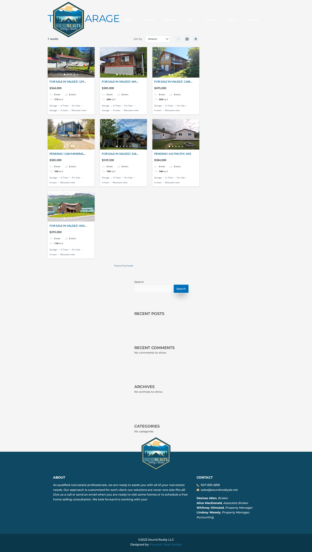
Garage (53, 105)
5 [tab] (77, 74)
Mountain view (79, 110)
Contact (253, 19)
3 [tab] (71, 74)
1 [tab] (64, 74)
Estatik (129, 265)
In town (64, 110)
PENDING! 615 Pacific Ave (172, 153)
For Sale (148, 19)
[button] (191, 19)
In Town (64, 105)
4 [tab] (74, 74)
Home (127, 19)
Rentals (170, 19)
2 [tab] (68, 74)
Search (139, 282)
